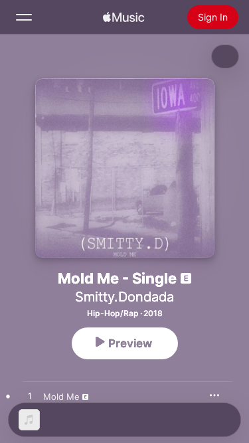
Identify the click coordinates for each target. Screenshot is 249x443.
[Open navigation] (24, 17)
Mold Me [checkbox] (61, 396)
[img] (123, 17)
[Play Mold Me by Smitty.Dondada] (30, 396)
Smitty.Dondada (124, 297)
